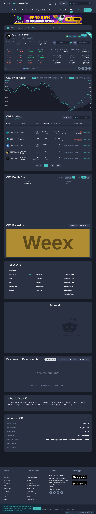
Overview (7, 480)
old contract (35, 28)
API (5, 496)
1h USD (9, 49)
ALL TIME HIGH (42, 41)
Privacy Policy (70, 509)
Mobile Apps (30, 475)
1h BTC (9, 55)
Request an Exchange (33, 486)
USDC (16, 146)
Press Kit (29, 496)
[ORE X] (83, 68)
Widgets (6, 491)
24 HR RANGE (57, 55)
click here (60, 28)
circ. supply (54, 49)
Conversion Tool (32, 477)
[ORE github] (89, 68)
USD (62, 3)
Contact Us (30, 499)
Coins (6, 475)
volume (19, 41)
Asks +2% (86, 61)
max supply (75, 49)
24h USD (19, 49)
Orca (21, 146)
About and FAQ (31, 494)
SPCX (16, 159)
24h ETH (19, 61)
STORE (12, 152)
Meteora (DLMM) (23, 152)
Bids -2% (72, 61)
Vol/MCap (32, 41)
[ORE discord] (86, 68)
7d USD (30, 49)
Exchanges (83, 225)
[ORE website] (79, 68)
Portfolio (6, 477)
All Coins (29, 480)
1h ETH (9, 61)
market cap (10, 41)
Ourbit (22, 139)
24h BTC (19, 55)
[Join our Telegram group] (51, 492)
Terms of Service (59, 509)
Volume (73, 225)
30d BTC (40, 55)
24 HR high (85, 55)
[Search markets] (74, 117)
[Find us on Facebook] (62, 492)
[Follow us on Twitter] (54, 492)
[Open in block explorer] (40, 69)
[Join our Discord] (58, 492)
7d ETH (30, 61)
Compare (7, 494)
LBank (22, 133)
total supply (64, 49)
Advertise (30, 491)
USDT (16, 133)
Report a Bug (31, 488)
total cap (86, 49)
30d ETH (40, 61)
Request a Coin (31, 483)
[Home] (59, 475)
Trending (7, 483)
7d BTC (30, 55)
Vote (5, 486)
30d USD (40, 49)
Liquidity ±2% (57, 61)
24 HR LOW (72, 55)
